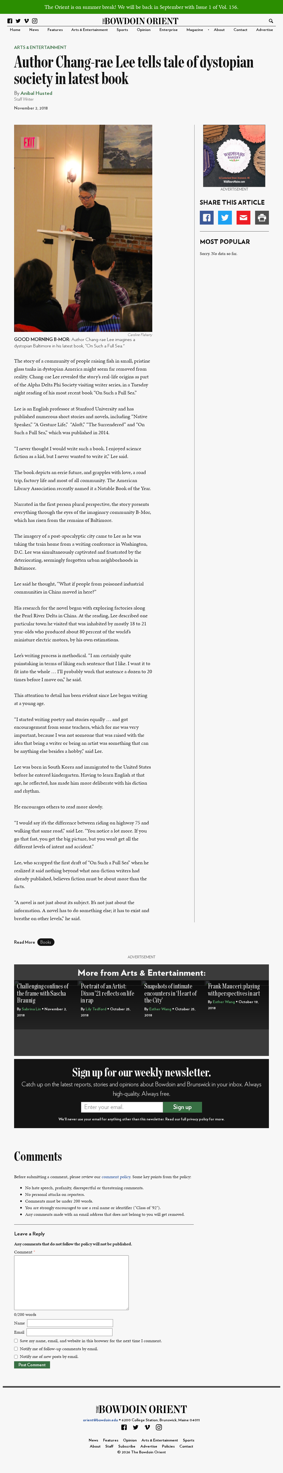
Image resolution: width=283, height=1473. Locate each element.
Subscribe (126, 1446)
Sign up (182, 1107)
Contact (240, 30)
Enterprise (168, 30)
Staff (109, 1446)
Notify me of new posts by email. (49, 1356)
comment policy (116, 1176)
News (34, 30)
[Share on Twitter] (225, 218)
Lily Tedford (96, 1009)
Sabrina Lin (31, 1009)
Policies (168, 1446)
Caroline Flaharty (140, 335)
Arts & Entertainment (89, 30)
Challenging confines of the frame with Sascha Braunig (43, 993)
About (219, 30)
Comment (24, 1252)
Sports (122, 30)
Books (45, 942)
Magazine (195, 30)
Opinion (144, 30)
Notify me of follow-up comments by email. (59, 1349)
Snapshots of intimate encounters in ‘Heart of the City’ (170, 993)
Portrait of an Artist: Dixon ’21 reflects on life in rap (107, 993)
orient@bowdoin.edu (100, 1420)
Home (15, 30)
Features (55, 30)
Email (19, 1332)
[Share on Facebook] (207, 218)
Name (19, 1323)
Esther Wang (160, 1009)
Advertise (264, 30)
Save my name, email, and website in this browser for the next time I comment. (91, 1340)
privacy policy (197, 1119)
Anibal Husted (36, 93)
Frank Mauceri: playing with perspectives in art (234, 990)
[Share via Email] (243, 218)
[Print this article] (262, 218)
